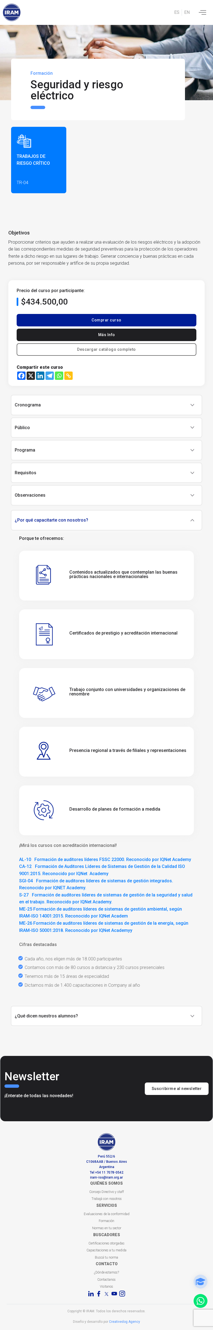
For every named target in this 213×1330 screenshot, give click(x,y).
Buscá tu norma (106, 1257)
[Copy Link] (68, 376)
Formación (106, 1221)
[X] (31, 376)
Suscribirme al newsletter (177, 1088)
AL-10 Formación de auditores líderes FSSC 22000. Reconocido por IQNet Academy (105, 859)
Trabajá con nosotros (107, 1199)
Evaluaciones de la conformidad (107, 1214)
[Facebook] (21, 376)
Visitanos (106, 1286)
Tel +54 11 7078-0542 (106, 1172)
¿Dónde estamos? (106, 1272)
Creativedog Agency (124, 1322)
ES (176, 12)
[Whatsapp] (59, 376)
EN (187, 12)
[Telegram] (49, 376)
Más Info (106, 334)
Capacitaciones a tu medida (106, 1250)
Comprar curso (106, 320)
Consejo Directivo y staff (106, 1192)
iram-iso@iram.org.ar (106, 1177)
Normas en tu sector (106, 1228)
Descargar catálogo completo (106, 349)
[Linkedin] (40, 376)
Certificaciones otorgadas (106, 1243)
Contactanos (106, 1280)
